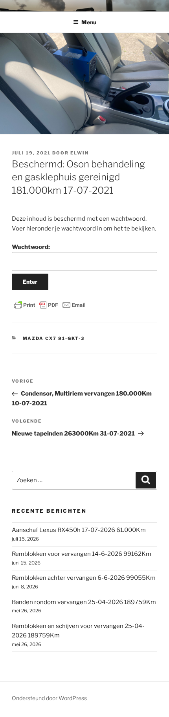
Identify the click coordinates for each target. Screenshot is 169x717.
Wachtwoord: (31, 246)
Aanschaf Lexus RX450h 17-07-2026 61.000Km (79, 530)
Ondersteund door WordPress (49, 698)
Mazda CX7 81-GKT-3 (54, 338)
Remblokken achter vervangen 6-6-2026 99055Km (84, 577)
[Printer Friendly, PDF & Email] (50, 305)
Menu (88, 22)
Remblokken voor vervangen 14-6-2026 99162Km (81, 553)
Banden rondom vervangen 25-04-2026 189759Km (84, 602)
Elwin (79, 153)
